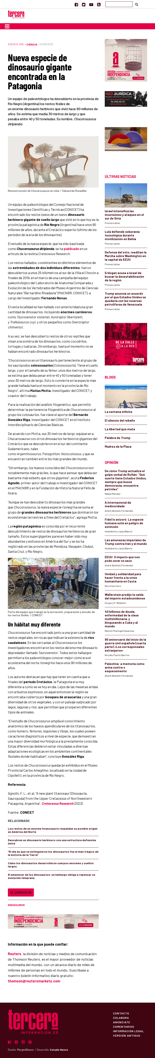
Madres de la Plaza (118, 446)
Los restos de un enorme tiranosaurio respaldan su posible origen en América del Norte (52, 830)
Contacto (121, 1013)
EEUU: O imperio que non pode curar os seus (122, 558)
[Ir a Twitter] (83, 4)
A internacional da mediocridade (118, 504)
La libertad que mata (120, 429)
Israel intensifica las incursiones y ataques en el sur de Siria (124, 214)
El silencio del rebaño (120, 420)
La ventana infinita (118, 411)
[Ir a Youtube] (91, 4)
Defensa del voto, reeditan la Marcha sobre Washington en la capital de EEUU (126, 255)
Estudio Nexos (59, 1049)
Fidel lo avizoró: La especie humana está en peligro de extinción (124, 523)
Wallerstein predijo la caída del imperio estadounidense (125, 596)
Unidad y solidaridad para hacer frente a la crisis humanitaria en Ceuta (123, 577)
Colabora (121, 1017)
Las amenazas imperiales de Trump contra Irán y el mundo (126, 541)
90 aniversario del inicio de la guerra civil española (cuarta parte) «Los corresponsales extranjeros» (125, 645)
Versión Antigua (126, 1035)
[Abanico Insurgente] (126, 144)
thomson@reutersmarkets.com (34, 981)
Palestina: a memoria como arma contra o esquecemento (125, 667)
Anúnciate (121, 1022)
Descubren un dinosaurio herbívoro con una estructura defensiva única (52, 841)
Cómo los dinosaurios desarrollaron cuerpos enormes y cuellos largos (51, 864)
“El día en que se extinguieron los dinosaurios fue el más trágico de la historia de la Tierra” (53, 853)
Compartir (22, 892)
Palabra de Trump (117, 438)
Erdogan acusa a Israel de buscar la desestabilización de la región (124, 276)
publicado (71, 249)
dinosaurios (16, 905)
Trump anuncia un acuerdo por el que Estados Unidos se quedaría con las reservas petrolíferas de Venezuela (125, 299)
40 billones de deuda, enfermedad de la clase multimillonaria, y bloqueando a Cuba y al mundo (122, 619)
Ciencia (31, 44)
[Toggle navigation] (7, 26)
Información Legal (128, 1031)
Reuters (14, 953)
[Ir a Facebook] (76, 4)
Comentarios (123, 1026)
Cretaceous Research (57, 803)
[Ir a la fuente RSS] (99, 4)
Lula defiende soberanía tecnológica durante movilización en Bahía (122, 235)
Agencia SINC (16, 44)
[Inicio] (16, 14)
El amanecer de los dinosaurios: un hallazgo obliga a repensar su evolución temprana (51, 876)
